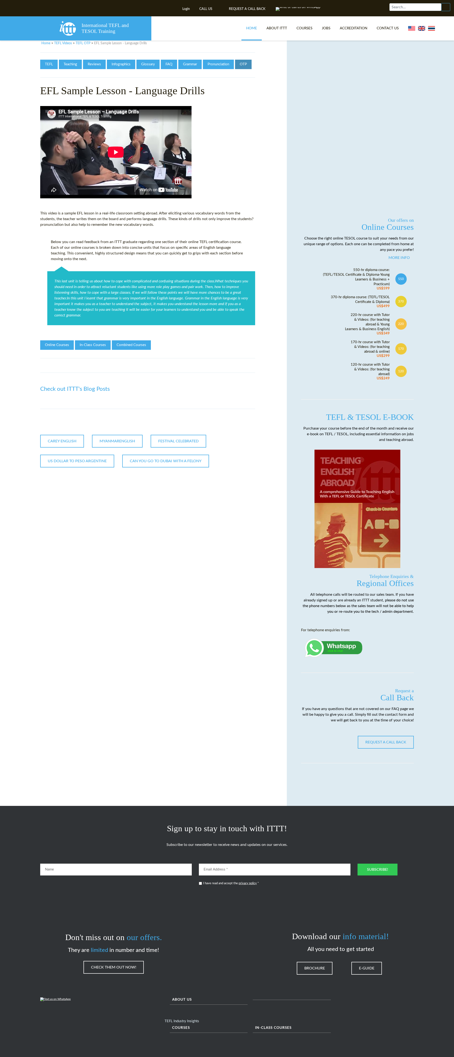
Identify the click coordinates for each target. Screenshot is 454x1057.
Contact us (388, 28)
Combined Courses (131, 345)
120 (401, 371)
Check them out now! (113, 967)
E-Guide (366, 968)
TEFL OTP (83, 43)
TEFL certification (214, 242)
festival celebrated (178, 441)
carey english (62, 441)
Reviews (94, 64)
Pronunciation (218, 64)
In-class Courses (273, 1028)
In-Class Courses (93, 345)
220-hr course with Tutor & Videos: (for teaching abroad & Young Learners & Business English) (367, 324)
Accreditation (353, 28)
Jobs (326, 28)
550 (401, 279)
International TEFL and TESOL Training (105, 28)
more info (399, 258)
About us (182, 999)
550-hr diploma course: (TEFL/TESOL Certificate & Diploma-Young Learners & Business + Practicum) (356, 279)
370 (401, 301)
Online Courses (57, 345)
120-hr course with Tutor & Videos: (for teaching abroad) (370, 371)
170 (401, 348)
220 (401, 324)
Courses (304, 28)
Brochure (314, 968)
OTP (243, 64)
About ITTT (276, 28)
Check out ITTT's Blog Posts (75, 389)
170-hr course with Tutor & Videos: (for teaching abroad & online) (370, 349)
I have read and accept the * (231, 883)
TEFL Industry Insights (182, 1021)
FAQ (169, 64)
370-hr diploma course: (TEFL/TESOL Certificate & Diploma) (360, 301)
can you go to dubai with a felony (165, 461)
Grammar (190, 64)
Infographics (121, 64)
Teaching (70, 64)
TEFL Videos (63, 43)
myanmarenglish (117, 441)
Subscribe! (377, 869)
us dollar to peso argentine (77, 461)
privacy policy (248, 883)
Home (251, 28)
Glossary (148, 64)
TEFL (49, 64)
